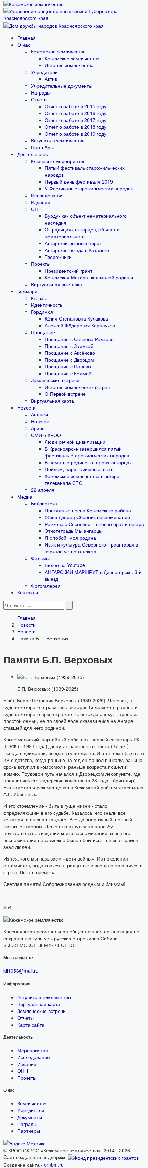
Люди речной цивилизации (75, 441)
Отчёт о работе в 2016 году (75, 113)
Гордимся (42, 311)
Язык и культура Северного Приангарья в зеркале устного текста (91, 548)
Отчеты (39, 99)
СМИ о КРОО (46, 434)
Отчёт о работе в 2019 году (75, 133)
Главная (26, 37)
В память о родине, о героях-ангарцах (88, 462)
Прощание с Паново (68, 366)
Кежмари (27, 291)
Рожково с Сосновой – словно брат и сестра (94, 523)
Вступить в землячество (58, 140)
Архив (37, 428)
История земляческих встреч (77, 387)
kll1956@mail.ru (21, 970)
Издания (40, 202)
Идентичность (46, 304)
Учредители (44, 71)
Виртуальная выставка (56, 284)
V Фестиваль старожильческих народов (89, 188)
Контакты (27, 592)
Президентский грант (68, 270)
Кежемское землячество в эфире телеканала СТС (82, 479)
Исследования (47, 195)
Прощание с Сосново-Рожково (79, 339)
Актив (51, 78)
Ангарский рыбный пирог (73, 243)
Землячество (31, 1103)
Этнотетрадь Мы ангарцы (74, 530)
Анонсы (39, 414)
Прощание (43, 332)
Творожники (58, 256)
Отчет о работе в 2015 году (75, 106)
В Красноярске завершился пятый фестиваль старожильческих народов (87, 452)
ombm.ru (54, 1164)
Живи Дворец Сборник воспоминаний (87, 517)
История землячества (69, 65)
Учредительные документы (61, 85)
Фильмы (40, 558)
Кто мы (39, 297)
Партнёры (42, 147)
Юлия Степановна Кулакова (76, 318)
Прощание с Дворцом (69, 359)
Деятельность (32, 154)
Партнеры (28, 1130)
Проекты (40, 263)
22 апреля (42, 489)
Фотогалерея (46, 585)
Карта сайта (30, 1024)
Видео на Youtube (65, 565)
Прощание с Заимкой (69, 345)
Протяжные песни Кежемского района (88, 510)
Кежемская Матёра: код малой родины (89, 277)
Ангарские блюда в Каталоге (77, 250)
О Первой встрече (65, 393)
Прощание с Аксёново (70, 352)
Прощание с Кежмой (68, 373)
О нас (23, 44)
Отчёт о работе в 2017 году (75, 119)
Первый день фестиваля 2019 (79, 181)
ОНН (36, 208)
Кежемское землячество (58, 51)
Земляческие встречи (55, 380)
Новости (26, 407)
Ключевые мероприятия (58, 161)
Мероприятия (32, 1050)
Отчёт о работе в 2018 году (75, 126)
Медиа (24, 496)
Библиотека (44, 503)
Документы (29, 1117)
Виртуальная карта (52, 400)
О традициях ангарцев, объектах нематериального (82, 233)
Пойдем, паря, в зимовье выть (79, 469)
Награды (41, 92)
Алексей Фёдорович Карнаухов (80, 325)
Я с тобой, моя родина (70, 537)
